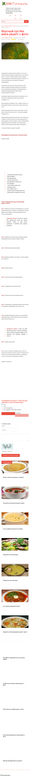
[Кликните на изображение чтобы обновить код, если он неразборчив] (7, 449)
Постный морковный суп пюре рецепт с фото (14, 735)
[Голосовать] (8, 413)
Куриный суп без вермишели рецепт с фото (15, 632)
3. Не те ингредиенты (8, 408)
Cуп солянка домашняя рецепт (11, 606)
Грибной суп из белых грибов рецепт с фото (13, 684)
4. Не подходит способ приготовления (12, 409)
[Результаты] (22, 415)
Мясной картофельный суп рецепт (12, 761)
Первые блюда (8, 37)
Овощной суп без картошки (10, 554)
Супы (2, 37)
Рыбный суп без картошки (10, 580)
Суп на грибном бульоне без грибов (13, 529)
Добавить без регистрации (10, 455)
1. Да (4, 404)
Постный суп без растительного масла (13, 503)
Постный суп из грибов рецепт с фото (13, 709)
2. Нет (4, 406)
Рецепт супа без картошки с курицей (13, 477)
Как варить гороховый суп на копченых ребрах (14, 658)
